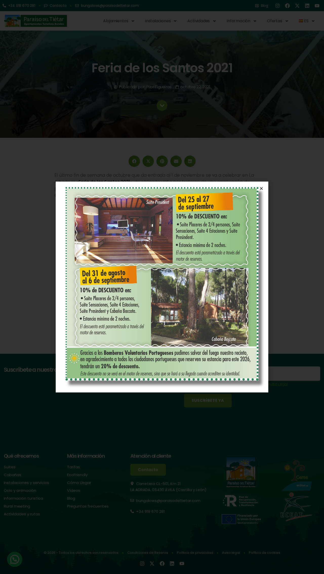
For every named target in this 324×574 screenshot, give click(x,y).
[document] (162, 287)
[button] (261, 188)
